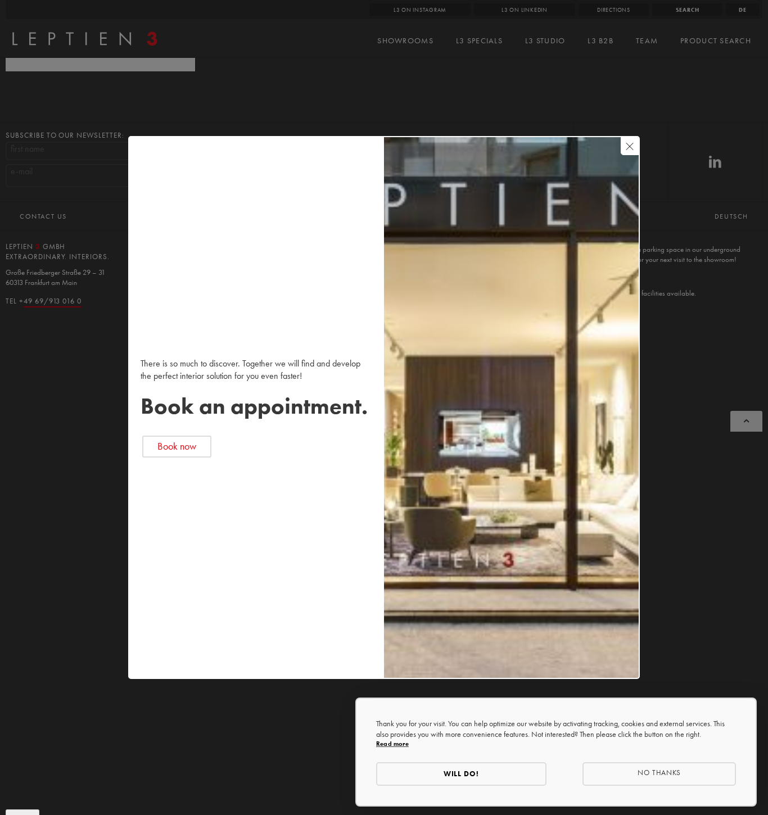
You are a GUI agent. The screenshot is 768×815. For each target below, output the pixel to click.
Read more (392, 744)
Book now (176, 446)
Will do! (462, 773)
